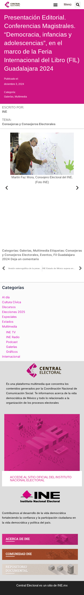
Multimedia (21, 96)
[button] (55, 4)
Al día (6, 297)
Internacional (11, 356)
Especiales (9, 317)
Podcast (12, 342)
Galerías (8, 96)
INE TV (11, 332)
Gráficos (12, 352)
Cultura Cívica (11, 302)
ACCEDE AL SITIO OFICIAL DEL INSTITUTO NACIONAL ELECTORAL (41, 479)
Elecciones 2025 (13, 312)
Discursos (9, 307)
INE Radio (13, 337)
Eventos (46, 255)
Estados (7, 321)
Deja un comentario (25, 259)
